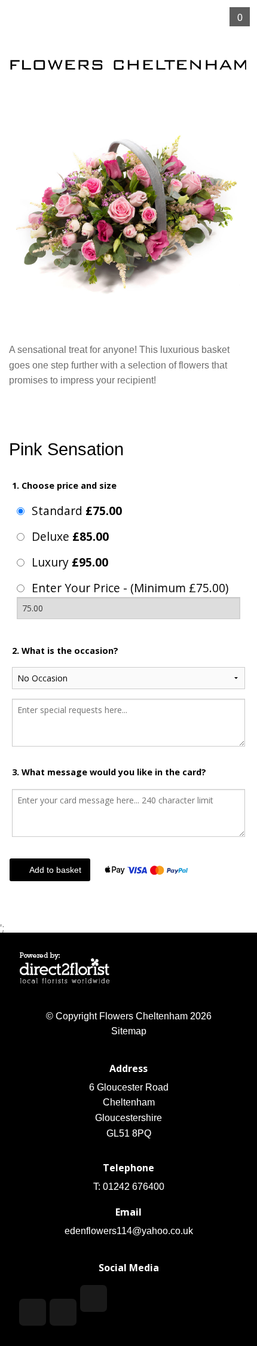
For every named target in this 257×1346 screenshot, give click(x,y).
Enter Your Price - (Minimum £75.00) (130, 588)
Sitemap (128, 1031)
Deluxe (70, 536)
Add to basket (54, 870)
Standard (77, 511)
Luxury (70, 562)
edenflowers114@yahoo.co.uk (129, 1231)
